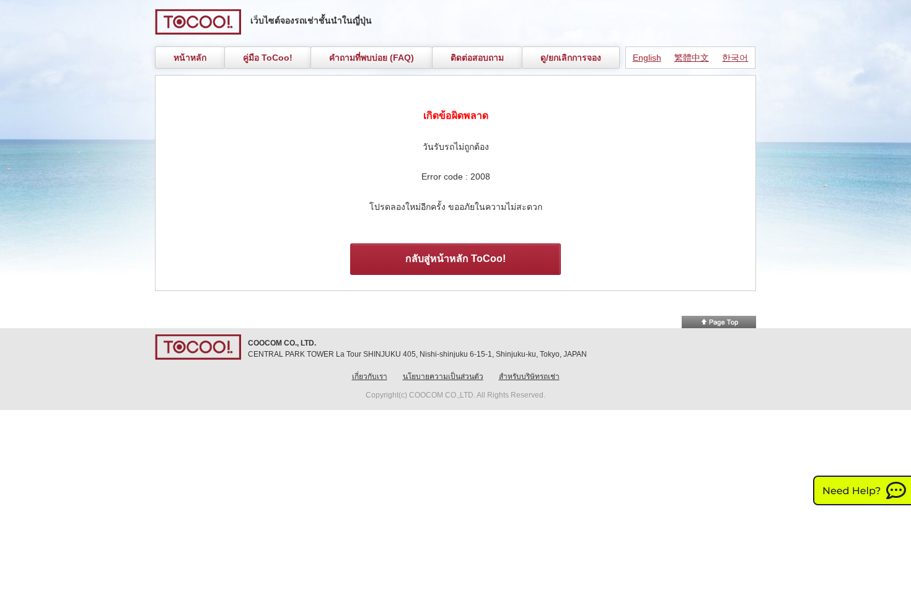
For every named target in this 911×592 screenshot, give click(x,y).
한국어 (735, 58)
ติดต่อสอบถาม (477, 58)
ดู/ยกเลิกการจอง (570, 58)
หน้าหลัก (190, 58)
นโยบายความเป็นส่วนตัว (443, 376)
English (647, 58)
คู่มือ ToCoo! (268, 58)
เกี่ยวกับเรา (369, 376)
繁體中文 (691, 58)
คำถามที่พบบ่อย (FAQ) (371, 58)
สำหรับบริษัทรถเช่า (529, 376)
